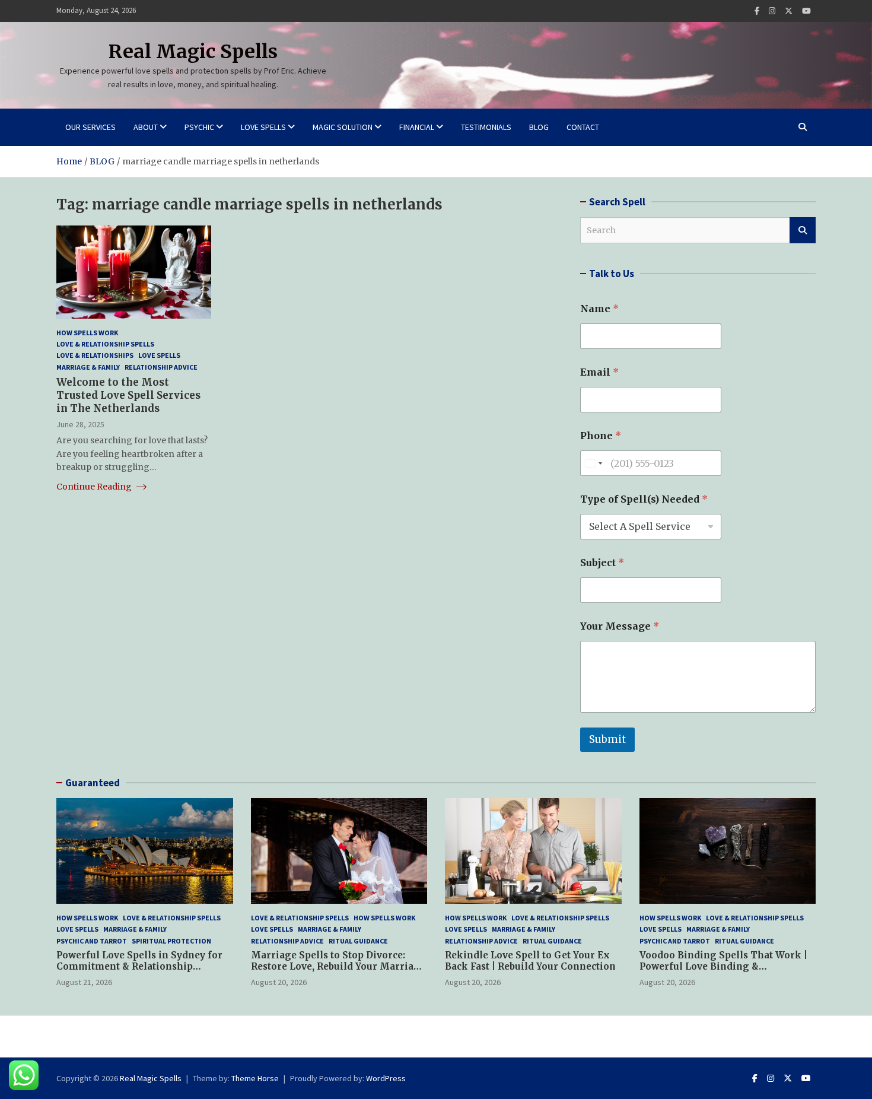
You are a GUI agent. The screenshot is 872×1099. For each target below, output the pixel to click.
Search (803, 230)
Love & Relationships (94, 355)
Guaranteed (92, 782)
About (145, 127)
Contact (583, 127)
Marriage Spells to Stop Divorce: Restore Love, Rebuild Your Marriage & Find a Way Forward (338, 966)
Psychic (199, 127)
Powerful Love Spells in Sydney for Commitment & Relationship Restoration (139, 966)
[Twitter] (788, 11)
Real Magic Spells (193, 51)
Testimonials (486, 127)
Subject (602, 562)
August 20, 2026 (279, 982)
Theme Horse (255, 1078)
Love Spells (263, 127)
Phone (600, 435)
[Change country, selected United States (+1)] (593, 463)
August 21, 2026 (84, 982)
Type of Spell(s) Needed (644, 499)
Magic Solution (343, 127)
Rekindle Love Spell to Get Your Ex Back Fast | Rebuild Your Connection (530, 961)
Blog (539, 127)
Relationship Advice (161, 366)
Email (599, 372)
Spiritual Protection (171, 940)
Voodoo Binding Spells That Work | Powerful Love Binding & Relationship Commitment (723, 966)
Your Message (619, 626)
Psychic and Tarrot (91, 940)
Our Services (90, 127)
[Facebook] (757, 11)
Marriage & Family (88, 366)
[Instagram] (772, 11)
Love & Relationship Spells (105, 343)
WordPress (386, 1078)
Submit (607, 739)
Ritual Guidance (358, 940)
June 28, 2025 (80, 424)
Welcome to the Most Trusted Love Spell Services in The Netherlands (128, 395)
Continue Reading (94, 486)
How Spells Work (87, 332)
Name (599, 309)
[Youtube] (806, 11)
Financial (416, 127)
